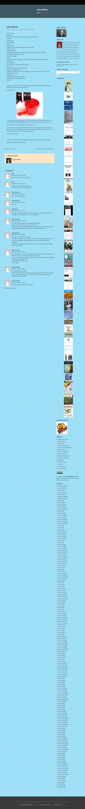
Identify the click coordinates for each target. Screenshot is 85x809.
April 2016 (60, 569)
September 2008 (62, 749)
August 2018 (61, 538)
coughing (24, 139)
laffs (35, 139)
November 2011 (61, 670)
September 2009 (62, 724)
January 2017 (61, 559)
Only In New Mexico (62, 462)
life (38, 139)
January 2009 (61, 741)
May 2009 (60, 732)
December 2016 (61, 561)
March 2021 (60, 502)
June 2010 (60, 705)
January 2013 (61, 640)
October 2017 (61, 555)
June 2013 (60, 630)
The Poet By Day (62, 468)
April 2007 (60, 785)
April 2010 (60, 709)
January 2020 (61, 517)
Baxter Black (61, 443)
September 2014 (62, 599)
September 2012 (62, 649)
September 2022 (62, 496)
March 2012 (60, 661)
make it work (42, 139)
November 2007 (62, 770)
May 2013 (60, 632)
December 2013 (61, 617)
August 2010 (61, 701)
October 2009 (61, 722)
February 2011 (61, 688)
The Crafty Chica (62, 466)
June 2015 (60, 584)
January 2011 (61, 690)
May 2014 (60, 607)
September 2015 (62, 578)
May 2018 (60, 542)
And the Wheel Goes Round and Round (44, 148)
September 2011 (62, 674)
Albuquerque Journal (63, 439)
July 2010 (60, 703)
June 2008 (60, 755)
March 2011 (60, 686)
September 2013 (62, 624)
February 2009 (61, 739)
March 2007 (61, 787)
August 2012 (61, 651)
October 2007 (61, 772)
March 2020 (61, 513)
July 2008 (60, 753)
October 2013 (61, 621)
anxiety (14, 139)
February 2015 (61, 590)
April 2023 (60, 490)
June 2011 (60, 680)
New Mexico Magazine (63, 458)
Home (38, 12)
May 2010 (60, 707)
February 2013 (61, 638)
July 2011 (60, 678)
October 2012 (61, 647)
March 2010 (60, 711)
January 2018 (61, 548)
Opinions (48, 139)
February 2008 (61, 764)
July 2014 (60, 603)
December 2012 (61, 642)
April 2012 (60, 659)
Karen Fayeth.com (62, 449)
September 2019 (62, 523)
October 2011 (61, 672)
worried (24, 142)
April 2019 (60, 530)
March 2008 (61, 762)
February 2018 (61, 546)
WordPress (62, 804)
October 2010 (61, 697)
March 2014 (61, 611)
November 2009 (62, 720)
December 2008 (62, 743)
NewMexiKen (61, 460)
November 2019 (61, 521)
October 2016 (61, 563)
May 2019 (60, 527)
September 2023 (62, 486)
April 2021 (60, 500)
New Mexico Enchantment (64, 456)
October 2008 (61, 747)
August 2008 (61, 751)
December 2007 (62, 768)
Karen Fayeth (24, 29)
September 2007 (62, 774)
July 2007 (60, 778)
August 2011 (61, 676)
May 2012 (60, 657)
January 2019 (61, 534)
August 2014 (61, 601)
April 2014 (60, 609)
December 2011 (61, 668)
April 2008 (60, 759)
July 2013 (60, 628)
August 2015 (61, 580)
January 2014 (61, 615)
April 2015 (60, 586)
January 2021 (61, 504)
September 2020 (62, 509)
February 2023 (61, 492)
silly (13, 142)
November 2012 (61, 645)
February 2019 (61, 532)
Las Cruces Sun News (63, 451)
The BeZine (60, 464)
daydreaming (30, 139)
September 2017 (62, 557)
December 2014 (62, 594)
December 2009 (62, 718)
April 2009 (60, 734)
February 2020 (61, 515)
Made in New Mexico (62, 453)
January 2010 (61, 716)
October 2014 (61, 596)
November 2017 (61, 552)
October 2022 (61, 494)
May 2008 (60, 757)
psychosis (9, 142)
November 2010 (61, 695)
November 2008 (62, 745)
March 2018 (60, 544)
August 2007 (61, 776)
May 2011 (60, 682)
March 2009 (61, 737)
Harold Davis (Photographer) (65, 447)
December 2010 (61, 693)
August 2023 (61, 488)
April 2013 (60, 634)
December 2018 (61, 536)
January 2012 (61, 665)
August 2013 (61, 626)
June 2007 (60, 780)
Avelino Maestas (62, 441)
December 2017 (61, 550)
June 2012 (60, 655)
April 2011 (60, 684)
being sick (18, 139)
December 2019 (61, 519)
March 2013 (60, 636)
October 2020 (61, 507)
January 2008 (61, 766)
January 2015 (61, 592)
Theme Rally (52, 804)
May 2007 (60, 783)
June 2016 (60, 567)
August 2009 (61, 726)
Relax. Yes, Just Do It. (11, 148)
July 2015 (60, 582)
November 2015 (61, 576)
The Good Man (18, 142)
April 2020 (60, 511)
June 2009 (60, 730)
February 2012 (61, 663)
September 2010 (62, 699)
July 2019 (60, 525)
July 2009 (60, 728)
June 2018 (60, 540)
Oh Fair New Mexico (37, 804)
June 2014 (60, 605)
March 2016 (60, 571)
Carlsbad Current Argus (64, 445)
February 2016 (61, 573)
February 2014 (61, 613)
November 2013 (61, 619)
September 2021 (62, 498)
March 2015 (60, 588)
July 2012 (60, 653)
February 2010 (61, 714)
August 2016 (61, 565)
